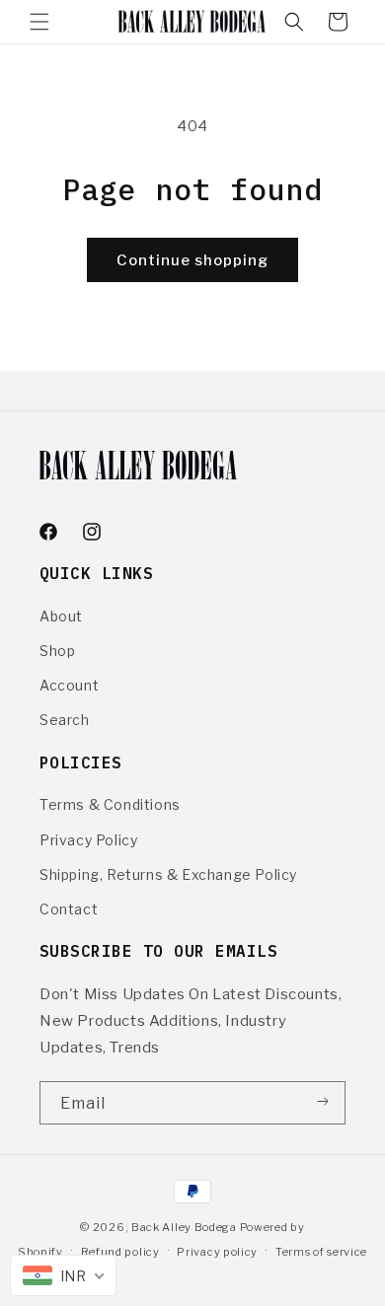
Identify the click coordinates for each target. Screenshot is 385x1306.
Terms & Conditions (110, 804)
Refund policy (120, 1252)
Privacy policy (217, 1252)
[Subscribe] (323, 1102)
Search (64, 719)
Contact (68, 909)
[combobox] (63, 1275)
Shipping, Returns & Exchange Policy (168, 874)
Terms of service (321, 1252)
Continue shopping (192, 260)
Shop (57, 650)
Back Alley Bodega (185, 1227)
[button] (39, 21)
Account (69, 685)
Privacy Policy (88, 840)
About (61, 616)
